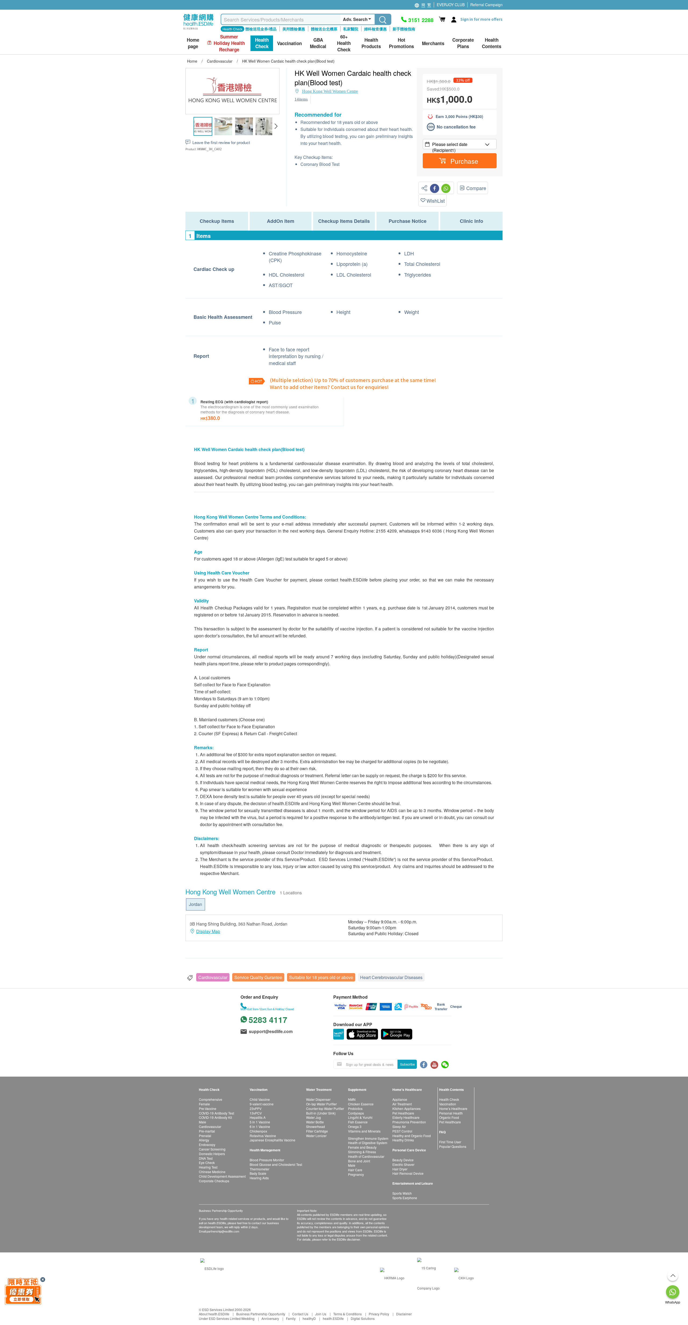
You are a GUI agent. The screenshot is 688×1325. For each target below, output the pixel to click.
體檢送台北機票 (324, 28)
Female (204, 1104)
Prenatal (205, 1135)
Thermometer (259, 1169)
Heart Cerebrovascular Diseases (391, 977)
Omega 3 (354, 1126)
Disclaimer (404, 1314)
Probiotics (355, 1108)
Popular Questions (452, 1146)
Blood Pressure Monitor (267, 1160)
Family (291, 1318)
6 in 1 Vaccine (260, 1126)
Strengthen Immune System (368, 1138)
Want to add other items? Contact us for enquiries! (329, 386)
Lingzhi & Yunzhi (360, 1117)
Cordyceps (356, 1113)
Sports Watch (402, 1193)
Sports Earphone (404, 1197)
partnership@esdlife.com (223, 1231)
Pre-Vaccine (207, 1108)
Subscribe (407, 1064)
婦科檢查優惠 (375, 28)
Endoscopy (207, 1144)
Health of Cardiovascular (366, 1156)
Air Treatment (402, 1104)
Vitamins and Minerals (364, 1131)
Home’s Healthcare (453, 1108)
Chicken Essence (361, 1104)
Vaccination (447, 1104)
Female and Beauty (362, 1147)
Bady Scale (258, 1173)
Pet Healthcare (403, 1113)
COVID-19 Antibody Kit (215, 1117)
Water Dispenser (318, 1099)
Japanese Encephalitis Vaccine (272, 1140)
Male (202, 1122)
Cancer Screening (212, 1149)
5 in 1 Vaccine (260, 1122)
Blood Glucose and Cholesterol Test (276, 1164)
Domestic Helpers (212, 1153)
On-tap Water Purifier (321, 1104)
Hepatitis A (258, 1117)
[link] (212, 1268)
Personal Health (451, 1113)
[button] (276, 126)
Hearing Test (208, 1167)
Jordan (195, 904)
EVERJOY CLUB (451, 4)
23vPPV (255, 1108)
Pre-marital (207, 1131)
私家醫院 (350, 28)
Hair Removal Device (408, 1173)
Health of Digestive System (367, 1142)
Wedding (248, 1318)
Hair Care (355, 1169)
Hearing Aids (259, 1178)
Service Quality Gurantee (258, 977)
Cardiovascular (212, 977)
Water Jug (313, 1117)
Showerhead (315, 1126)
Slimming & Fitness (362, 1151)
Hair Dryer (399, 1169)
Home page (193, 43)
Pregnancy (356, 1174)
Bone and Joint (359, 1161)
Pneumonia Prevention (409, 1122)
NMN (352, 1099)
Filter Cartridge (317, 1131)
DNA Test (206, 1158)
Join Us (320, 1314)
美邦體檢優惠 (293, 28)
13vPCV (256, 1113)
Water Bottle (315, 1122)
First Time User (450, 1142)
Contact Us (300, 1314)
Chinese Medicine (212, 1171)
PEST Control (402, 1131)
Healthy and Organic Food (411, 1135)
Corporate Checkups (214, 1180)
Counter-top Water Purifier (325, 1108)
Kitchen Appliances (406, 1108)
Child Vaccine (260, 1099)
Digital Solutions (363, 1318)
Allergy (204, 1140)
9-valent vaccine (262, 1104)
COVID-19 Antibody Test (216, 1113)
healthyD (309, 1318)
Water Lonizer (316, 1135)
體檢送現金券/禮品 (261, 28)
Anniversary (270, 1318)
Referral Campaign (486, 4)
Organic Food (449, 1117)
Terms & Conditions (347, 1314)
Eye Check (207, 1162)
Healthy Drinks (403, 1140)
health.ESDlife (333, 1318)
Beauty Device (403, 1160)
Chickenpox (258, 1131)
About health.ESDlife (214, 1314)
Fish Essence (358, 1122)
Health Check (449, 1099)
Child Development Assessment (222, 1176)
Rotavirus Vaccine (263, 1135)
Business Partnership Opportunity (260, 1314)
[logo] (198, 29)
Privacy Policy (379, 1314)
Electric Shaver (403, 1164)
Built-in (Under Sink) (321, 1113)
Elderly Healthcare (406, 1117)
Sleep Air (399, 1126)
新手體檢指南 (404, 28)
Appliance (399, 1099)
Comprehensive (210, 1099)
